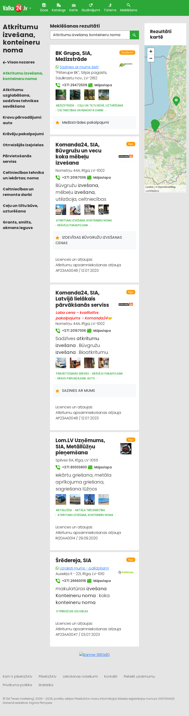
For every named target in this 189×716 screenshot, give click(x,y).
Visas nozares (20, 62)
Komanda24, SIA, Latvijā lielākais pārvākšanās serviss (82, 299)
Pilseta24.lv (47, 676)
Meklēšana (128, 10)
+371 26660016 (71, 581)
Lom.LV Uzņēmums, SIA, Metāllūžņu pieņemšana (80, 446)
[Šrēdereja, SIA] (126, 570)
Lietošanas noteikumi (80, 676)
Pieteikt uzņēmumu (139, 676)
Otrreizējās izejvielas (23, 145)
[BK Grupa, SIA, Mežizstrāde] (61, 94)
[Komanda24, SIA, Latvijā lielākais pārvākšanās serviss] (61, 363)
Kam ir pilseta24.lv (17, 676)
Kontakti (110, 676)
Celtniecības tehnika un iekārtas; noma (23, 175)
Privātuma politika (17, 685)
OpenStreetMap (167, 187)
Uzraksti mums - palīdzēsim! (84, 568)
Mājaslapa (100, 85)
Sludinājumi (91, 10)
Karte (73, 10)
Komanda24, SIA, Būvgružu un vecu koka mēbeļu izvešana (78, 153)
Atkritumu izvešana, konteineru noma (23, 76)
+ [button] (150, 51)
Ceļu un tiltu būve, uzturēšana (20, 208)
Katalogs (59, 10)
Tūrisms (110, 10)
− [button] (150, 58)
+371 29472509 (72, 85)
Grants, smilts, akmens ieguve (18, 225)
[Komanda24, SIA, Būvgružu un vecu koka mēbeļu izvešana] (61, 209)
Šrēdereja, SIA (73, 560)
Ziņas (44, 10)
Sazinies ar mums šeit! (79, 67)
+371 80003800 (72, 467)
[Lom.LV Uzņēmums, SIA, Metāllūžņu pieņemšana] (61, 499)
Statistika (45, 685)
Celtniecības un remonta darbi (18, 191)
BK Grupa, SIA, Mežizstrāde (74, 56)
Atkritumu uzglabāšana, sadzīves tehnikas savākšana (20, 98)
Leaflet (149, 187)
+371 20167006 (71, 177)
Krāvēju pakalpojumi (23, 134)
